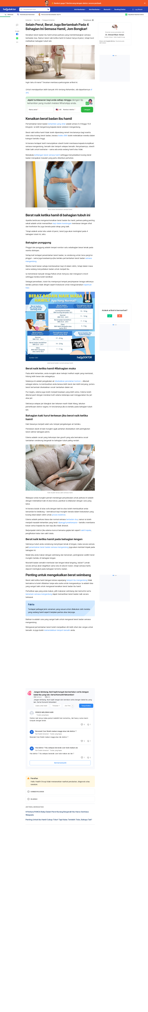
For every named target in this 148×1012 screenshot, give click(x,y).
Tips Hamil (37, 20)
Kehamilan (29, 20)
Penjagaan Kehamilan (48, 20)
